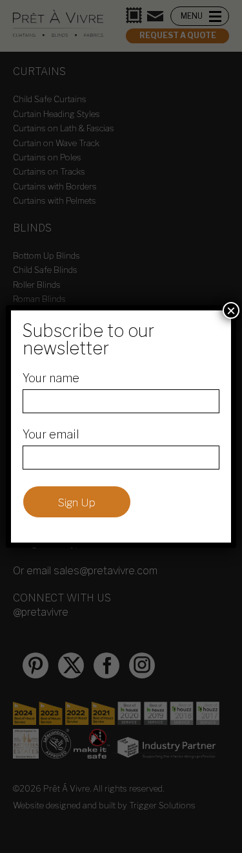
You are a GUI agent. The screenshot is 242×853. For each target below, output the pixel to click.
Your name (51, 378)
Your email (51, 434)
